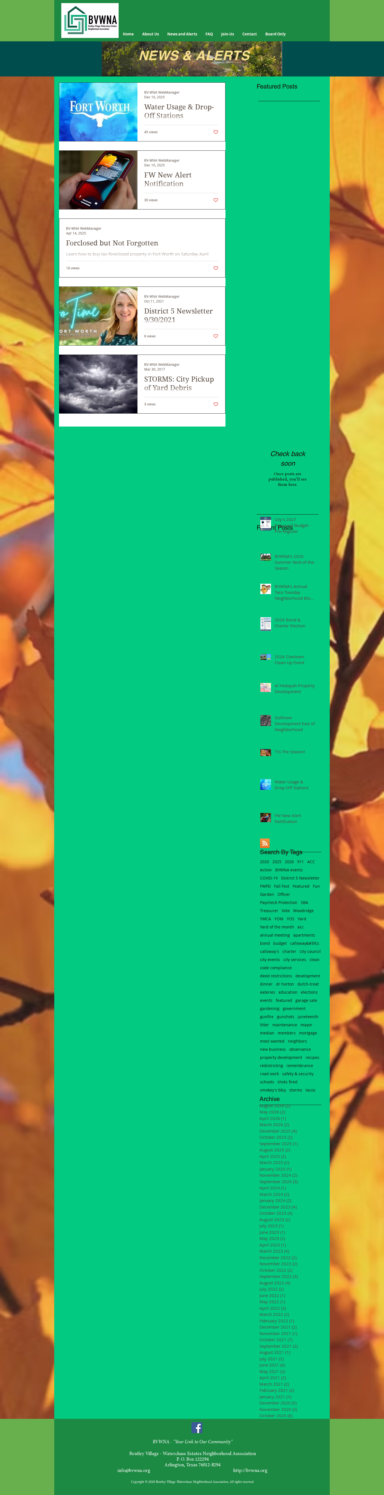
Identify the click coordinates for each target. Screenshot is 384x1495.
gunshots (285, 1016)
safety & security (297, 1073)
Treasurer (269, 910)
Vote (286, 910)
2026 (289, 861)
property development (281, 1057)
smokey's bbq (273, 1090)
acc (300, 926)
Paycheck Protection (278, 902)
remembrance (299, 1065)
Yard (302, 918)
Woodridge (303, 910)
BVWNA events (289, 869)
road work (269, 1073)
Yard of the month (277, 926)
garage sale (306, 1000)
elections (309, 992)
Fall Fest (281, 886)
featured (284, 1000)
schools (267, 1081)
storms (295, 1090)
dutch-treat (308, 984)
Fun (316, 886)
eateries (267, 992)
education (288, 992)
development (307, 975)
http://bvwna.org (250, 1471)
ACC (311, 861)
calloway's (269, 951)
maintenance (284, 1024)
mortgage (308, 1033)
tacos (310, 1090)
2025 (276, 861)
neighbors (297, 1041)
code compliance (276, 967)
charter (289, 951)
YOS (290, 918)
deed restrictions (276, 975)
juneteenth (308, 1016)
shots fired (287, 1081)
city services (294, 959)
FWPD (265, 886)
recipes (312, 1057)
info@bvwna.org (134, 1471)
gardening (269, 1008)
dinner (266, 984)
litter (264, 1024)
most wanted (272, 1041)
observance (300, 1049)
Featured (301, 886)
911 (300, 861)
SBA (304, 902)
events (266, 1000)
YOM (278, 918)
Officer (283, 894)
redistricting (271, 1065)
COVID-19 (269, 878)
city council (310, 951)
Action (266, 869)
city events (270, 959)
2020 (264, 861)
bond (265, 943)
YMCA (265, 918)
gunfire (267, 1016)
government (294, 1008)
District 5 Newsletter (300, 878)
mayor (306, 1024)
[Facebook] (196, 1427)
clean (315, 959)
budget (280, 943)
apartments (304, 935)
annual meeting (275, 935)
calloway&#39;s (304, 943)
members (287, 1033)
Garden (267, 894)
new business (273, 1049)
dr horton (285, 984)
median (267, 1033)
